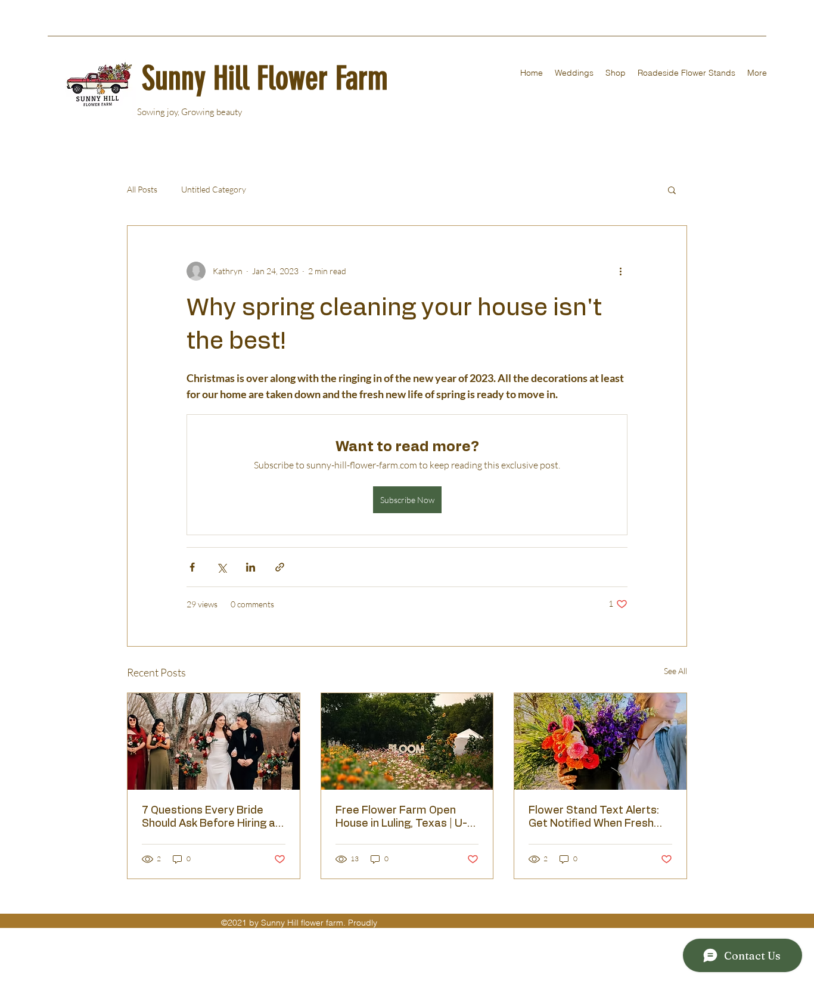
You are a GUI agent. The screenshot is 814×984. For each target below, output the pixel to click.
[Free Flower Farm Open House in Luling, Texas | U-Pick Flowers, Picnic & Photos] (407, 741)
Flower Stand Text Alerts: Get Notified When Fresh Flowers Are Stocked (594, 817)
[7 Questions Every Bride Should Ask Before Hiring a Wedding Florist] (214, 741)
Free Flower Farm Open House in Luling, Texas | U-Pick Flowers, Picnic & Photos (401, 817)
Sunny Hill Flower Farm (265, 79)
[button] (672, 189)
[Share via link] (279, 567)
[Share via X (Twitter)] (221, 567)
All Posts (142, 189)
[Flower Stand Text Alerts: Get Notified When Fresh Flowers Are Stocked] (600, 741)
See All (675, 671)
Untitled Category (213, 189)
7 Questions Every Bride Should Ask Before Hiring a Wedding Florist (208, 817)
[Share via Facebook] (192, 567)
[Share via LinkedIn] (250, 567)
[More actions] (620, 271)
